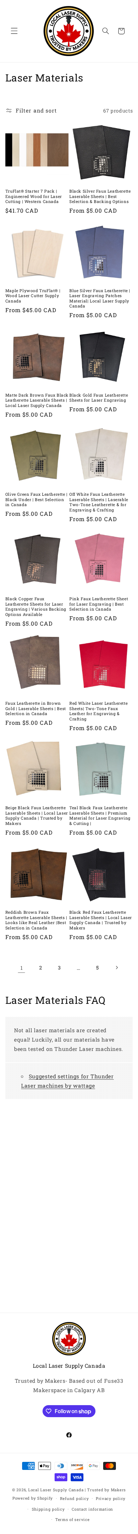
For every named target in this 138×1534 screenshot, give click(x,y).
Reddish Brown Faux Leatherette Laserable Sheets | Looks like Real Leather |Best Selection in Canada (36, 920)
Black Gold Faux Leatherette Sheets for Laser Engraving (98, 398)
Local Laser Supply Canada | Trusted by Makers (77, 1489)
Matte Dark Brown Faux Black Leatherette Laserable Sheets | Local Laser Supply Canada (37, 400)
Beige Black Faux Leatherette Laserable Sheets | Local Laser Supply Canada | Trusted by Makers (36, 815)
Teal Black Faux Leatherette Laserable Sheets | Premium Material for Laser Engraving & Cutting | (100, 815)
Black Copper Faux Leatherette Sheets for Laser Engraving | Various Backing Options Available (35, 606)
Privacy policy (111, 1498)
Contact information (92, 1509)
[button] (14, 31)
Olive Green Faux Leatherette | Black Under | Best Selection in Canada (36, 499)
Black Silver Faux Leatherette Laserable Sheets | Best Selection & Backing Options (100, 196)
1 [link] (21, 967)
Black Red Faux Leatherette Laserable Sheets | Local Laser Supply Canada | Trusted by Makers (100, 920)
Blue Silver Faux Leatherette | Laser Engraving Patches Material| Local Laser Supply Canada (99, 298)
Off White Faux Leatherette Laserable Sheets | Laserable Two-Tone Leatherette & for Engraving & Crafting (98, 502)
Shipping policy (48, 1509)
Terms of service (72, 1519)
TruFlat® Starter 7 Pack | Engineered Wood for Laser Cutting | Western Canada (33, 196)
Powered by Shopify (32, 1498)
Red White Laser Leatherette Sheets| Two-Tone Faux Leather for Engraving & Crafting (98, 711)
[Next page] (116, 967)
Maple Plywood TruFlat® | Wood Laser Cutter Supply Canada (32, 295)
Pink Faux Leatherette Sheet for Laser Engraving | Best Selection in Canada (98, 604)
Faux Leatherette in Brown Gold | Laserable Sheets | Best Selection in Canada (35, 708)
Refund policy (74, 1498)
